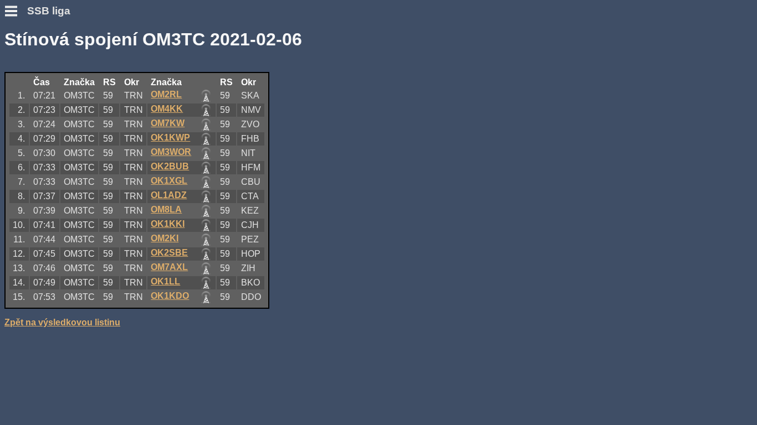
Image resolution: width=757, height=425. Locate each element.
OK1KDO (170, 295)
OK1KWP (170, 137)
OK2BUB (170, 166)
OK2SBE (169, 252)
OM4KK (167, 108)
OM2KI (164, 238)
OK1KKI (168, 224)
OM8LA (166, 209)
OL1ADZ (169, 195)
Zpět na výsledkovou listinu (62, 322)
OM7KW (168, 123)
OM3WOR (171, 152)
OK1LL (165, 281)
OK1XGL (169, 180)
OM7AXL (169, 267)
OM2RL (166, 94)
